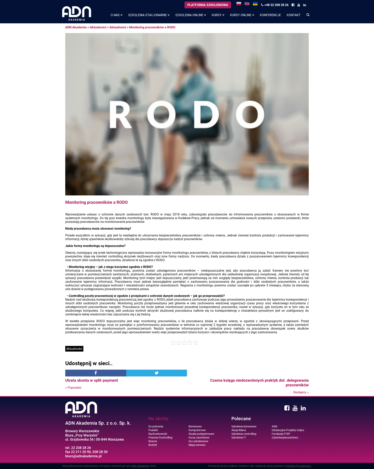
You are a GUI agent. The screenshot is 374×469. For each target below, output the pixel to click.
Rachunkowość (157, 433)
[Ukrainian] (255, 3)
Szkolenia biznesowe (243, 426)
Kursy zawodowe (199, 437)
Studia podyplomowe (201, 433)
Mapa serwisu (197, 444)
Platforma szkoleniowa (207, 5)
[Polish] (239, 3)
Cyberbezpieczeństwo (285, 437)
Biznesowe (195, 426)
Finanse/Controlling (160, 437)
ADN (274, 426)
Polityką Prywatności (298, 465)
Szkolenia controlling (243, 433)
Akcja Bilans (238, 430)
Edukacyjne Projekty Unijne (288, 430)
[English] (247, 3)
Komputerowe (197, 430)
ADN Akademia (76, 27)
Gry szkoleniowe (198, 441)
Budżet (152, 444)
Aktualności (98, 27)
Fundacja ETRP (281, 433)
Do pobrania (155, 426)
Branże (152, 441)
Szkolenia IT (238, 437)
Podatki (153, 430)
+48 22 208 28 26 (276, 5)
